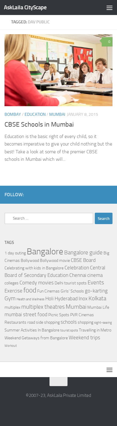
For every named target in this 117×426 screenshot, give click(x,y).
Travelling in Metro (95, 330)
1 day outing (15, 253)
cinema (95, 275)
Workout (10, 346)
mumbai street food (25, 314)
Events (96, 282)
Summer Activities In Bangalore (31, 330)
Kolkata (97, 298)
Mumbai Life (98, 307)
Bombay (12, 114)
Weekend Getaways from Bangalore (36, 337)
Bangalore (45, 251)
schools (69, 322)
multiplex (12, 307)
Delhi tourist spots (71, 283)
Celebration (76, 268)
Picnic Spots (58, 314)
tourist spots (69, 330)
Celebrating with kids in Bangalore (34, 268)
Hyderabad (66, 299)
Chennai (77, 275)
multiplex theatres (43, 307)
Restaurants (15, 322)
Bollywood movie (55, 260)
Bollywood (30, 260)
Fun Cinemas (48, 291)
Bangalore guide (83, 252)
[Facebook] (99, 194)
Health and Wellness (30, 299)
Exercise (13, 291)
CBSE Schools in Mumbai (39, 124)
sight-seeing (103, 323)
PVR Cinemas (82, 314)
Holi (49, 299)
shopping (85, 322)
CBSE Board (83, 260)
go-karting (96, 291)
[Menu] (109, 7)
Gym (10, 298)
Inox (83, 299)
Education (35, 114)
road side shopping (43, 322)
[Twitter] (108, 194)
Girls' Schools (72, 291)
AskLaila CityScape (25, 7)
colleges (11, 283)
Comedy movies (37, 283)
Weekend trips (84, 337)
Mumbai (57, 114)
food (29, 290)
